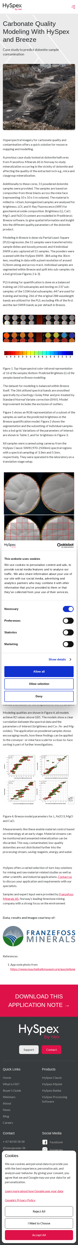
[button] (73, 6)
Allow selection (39, 683)
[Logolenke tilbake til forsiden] (12, 6)
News (6, 1109)
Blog (6, 1116)
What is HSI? (11, 1084)
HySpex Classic (52, 1077)
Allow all (39, 671)
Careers (8, 1122)
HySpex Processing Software (54, 1099)
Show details (57, 659)
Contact (51, 1049)
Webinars (9, 1097)
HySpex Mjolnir (52, 1084)
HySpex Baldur (52, 1090)
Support (29, 1049)
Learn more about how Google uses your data (34, 1191)
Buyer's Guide (12, 1090)
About (7, 1103)
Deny (39, 696)
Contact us (65, 876)
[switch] (68, 621)
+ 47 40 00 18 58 (14, 1141)
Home (7, 1077)
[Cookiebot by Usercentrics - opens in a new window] (57, 545)
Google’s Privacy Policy (20, 1200)
